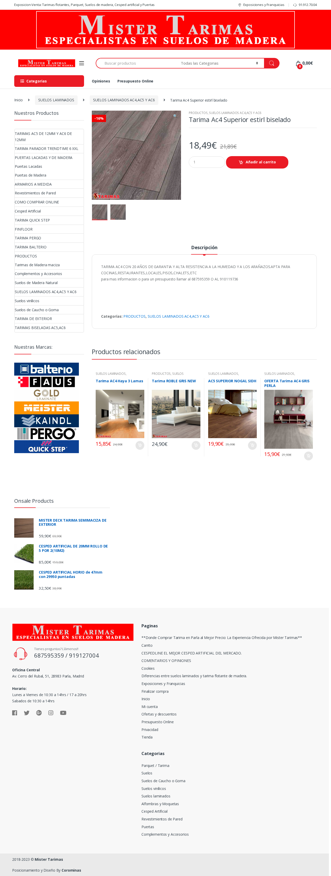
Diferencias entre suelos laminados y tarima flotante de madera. (194, 675)
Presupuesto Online (135, 81)
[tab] (204, 249)
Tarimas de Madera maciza (37, 264)
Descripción (204, 247)
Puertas (147, 826)
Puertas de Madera (30, 175)
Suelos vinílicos (27, 300)
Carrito (147, 645)
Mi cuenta (149, 706)
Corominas (71, 870)
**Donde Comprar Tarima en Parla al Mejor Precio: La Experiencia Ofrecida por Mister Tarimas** (221, 637)
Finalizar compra (155, 691)
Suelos (146, 773)
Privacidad (149, 729)
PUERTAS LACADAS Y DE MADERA (43, 157)
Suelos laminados (155, 796)
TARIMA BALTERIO (31, 247)
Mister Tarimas (49, 859)
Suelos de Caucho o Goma (37, 309)
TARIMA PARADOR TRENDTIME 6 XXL (46, 148)
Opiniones (101, 81)
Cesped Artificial (28, 211)
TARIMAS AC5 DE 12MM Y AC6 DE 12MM (43, 136)
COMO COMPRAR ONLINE (37, 202)
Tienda (147, 737)
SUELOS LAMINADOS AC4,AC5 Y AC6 (124, 99)
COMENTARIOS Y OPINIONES (166, 660)
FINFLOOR (24, 229)
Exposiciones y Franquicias (263, 4)
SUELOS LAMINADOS (56, 99)
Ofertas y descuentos (159, 714)
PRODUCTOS (198, 113)
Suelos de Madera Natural (36, 282)
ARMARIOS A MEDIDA (33, 184)
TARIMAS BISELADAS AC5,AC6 (40, 327)
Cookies (148, 668)
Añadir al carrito (261, 161)
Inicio (18, 99)
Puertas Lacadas (28, 166)
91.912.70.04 (308, 4)
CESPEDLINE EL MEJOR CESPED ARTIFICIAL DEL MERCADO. (191, 653)
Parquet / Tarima (155, 765)
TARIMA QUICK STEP (32, 220)
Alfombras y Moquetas (160, 803)
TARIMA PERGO (28, 237)
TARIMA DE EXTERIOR (33, 318)
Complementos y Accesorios (38, 273)
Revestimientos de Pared (35, 193)
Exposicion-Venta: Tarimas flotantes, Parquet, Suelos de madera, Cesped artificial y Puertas (84, 4)
